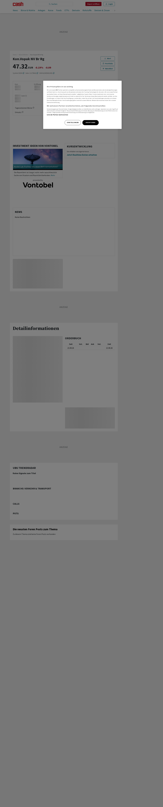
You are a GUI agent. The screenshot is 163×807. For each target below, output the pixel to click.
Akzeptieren (90, 122)
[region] (82, 105)
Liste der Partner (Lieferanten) (57, 115)
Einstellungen (73, 122)
